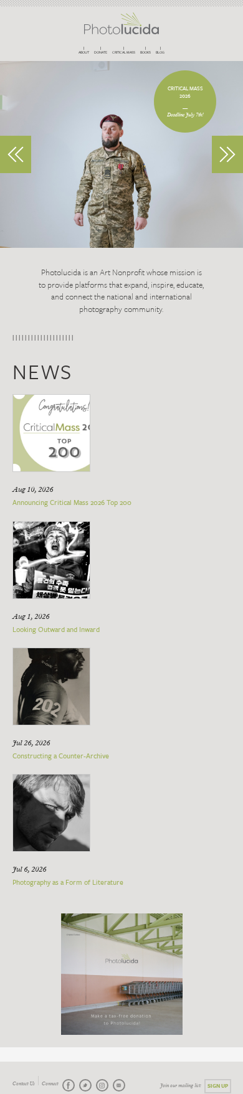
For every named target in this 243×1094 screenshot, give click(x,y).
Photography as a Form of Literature (67, 882)
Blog (160, 52)
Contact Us (23, 1084)
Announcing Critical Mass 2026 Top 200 (71, 502)
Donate (100, 52)
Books (145, 52)
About (84, 52)
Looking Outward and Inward (56, 629)
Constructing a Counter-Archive (60, 755)
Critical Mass (123, 52)
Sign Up (217, 1086)
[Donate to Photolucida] (122, 974)
